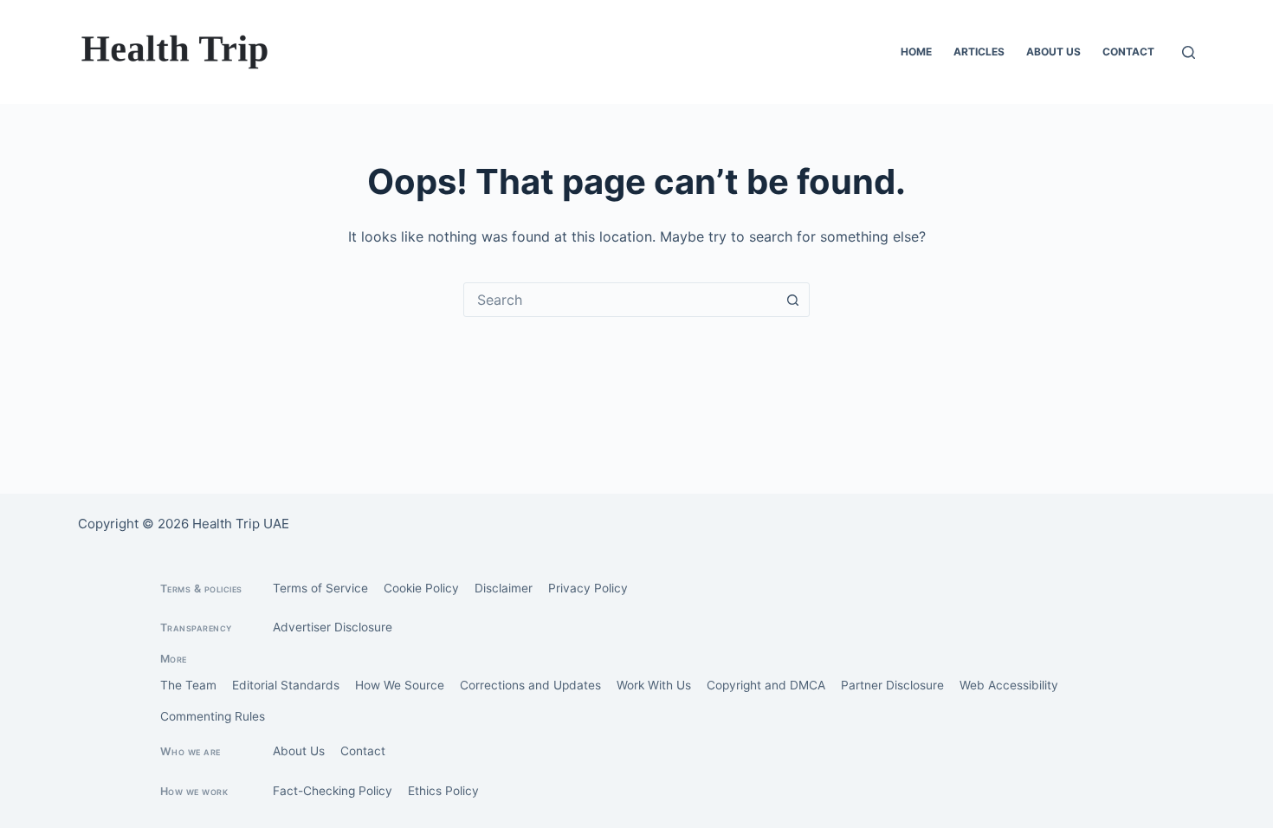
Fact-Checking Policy (332, 791)
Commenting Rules (212, 716)
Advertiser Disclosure (332, 627)
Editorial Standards (285, 685)
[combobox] (620, 299)
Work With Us (654, 685)
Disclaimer (504, 588)
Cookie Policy (421, 588)
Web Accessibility (1009, 685)
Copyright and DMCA (766, 685)
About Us (1053, 51)
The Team (188, 685)
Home (916, 51)
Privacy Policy (588, 588)
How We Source (399, 685)
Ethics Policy (443, 791)
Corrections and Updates (530, 685)
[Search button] (792, 299)
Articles (979, 51)
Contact (1128, 51)
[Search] (1188, 52)
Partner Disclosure (892, 685)
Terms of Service (320, 588)
